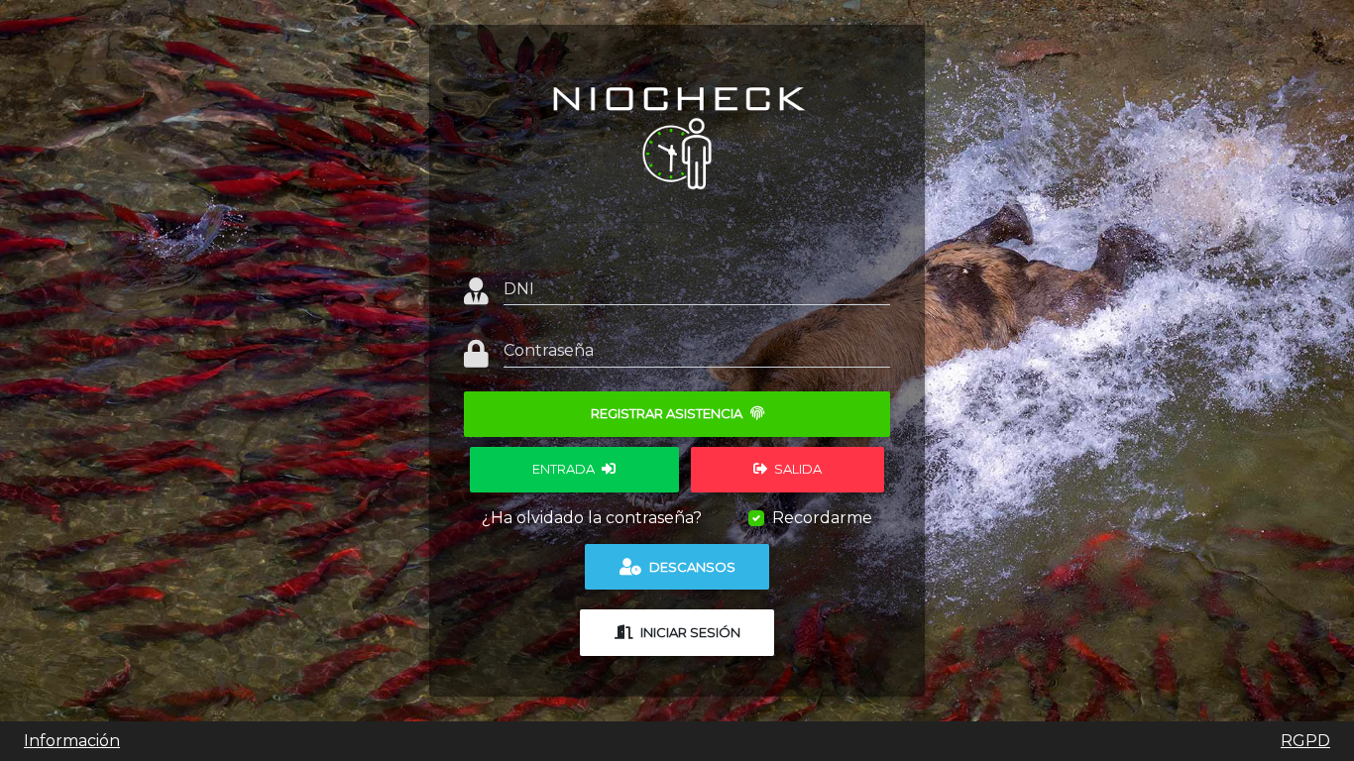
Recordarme (822, 517)
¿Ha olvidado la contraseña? (592, 517)
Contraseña (549, 350)
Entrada (565, 469)
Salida (796, 469)
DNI (519, 288)
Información (72, 740)
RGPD (1305, 740)
